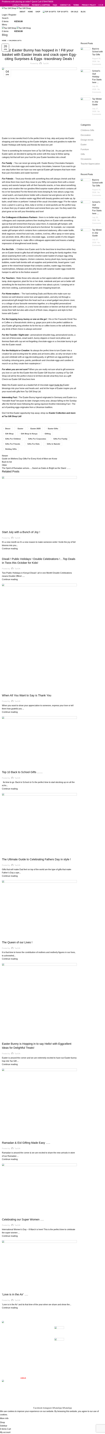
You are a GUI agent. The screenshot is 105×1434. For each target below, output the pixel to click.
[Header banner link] (52, 717)
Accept (14, 1418)
